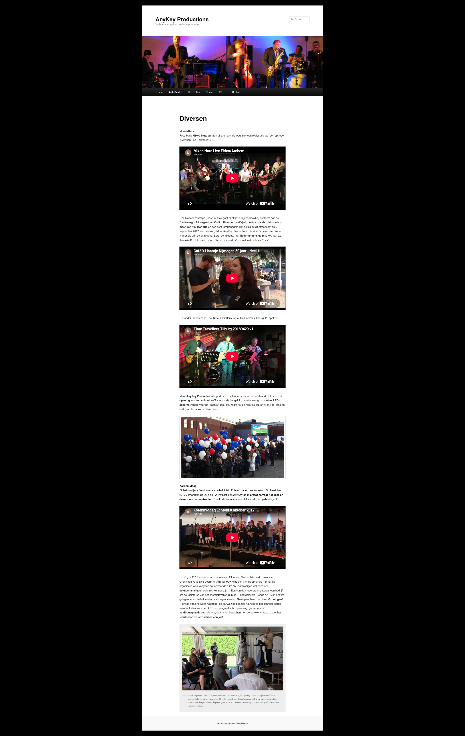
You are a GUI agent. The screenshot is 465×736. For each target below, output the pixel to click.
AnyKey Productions (182, 19)
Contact (236, 92)
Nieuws (209, 92)
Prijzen (222, 92)
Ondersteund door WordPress (232, 723)
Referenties (194, 92)
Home (159, 92)
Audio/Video (175, 92)
